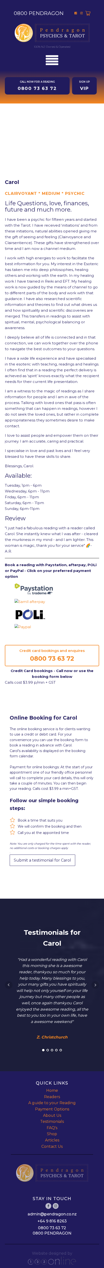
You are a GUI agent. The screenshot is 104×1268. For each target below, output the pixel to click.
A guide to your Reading (52, 1103)
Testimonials (52, 1121)
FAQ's (52, 1127)
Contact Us (52, 1146)
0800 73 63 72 (52, 658)
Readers (52, 1096)
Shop (52, 1134)
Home (52, 1090)
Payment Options (52, 1109)
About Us (52, 1115)
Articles (52, 1140)
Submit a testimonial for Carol (42, 860)
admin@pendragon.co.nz (52, 1214)
